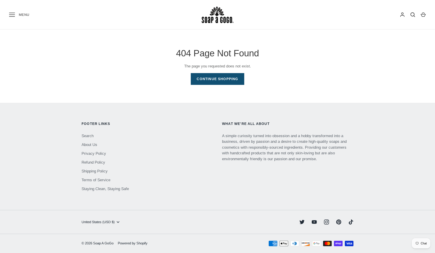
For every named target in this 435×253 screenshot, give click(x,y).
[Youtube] (314, 222)
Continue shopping (217, 79)
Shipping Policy (95, 171)
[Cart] (423, 15)
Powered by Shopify (132, 243)
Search (88, 136)
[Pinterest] (339, 222)
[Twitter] (302, 222)
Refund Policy (93, 162)
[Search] (413, 15)
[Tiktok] (351, 222)
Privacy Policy (94, 153)
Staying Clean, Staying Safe (105, 189)
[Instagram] (326, 222)
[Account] (402, 15)
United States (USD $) (98, 222)
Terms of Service (96, 180)
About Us (89, 145)
